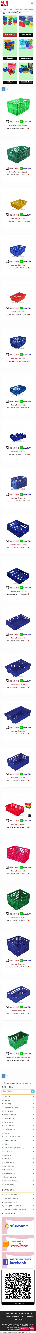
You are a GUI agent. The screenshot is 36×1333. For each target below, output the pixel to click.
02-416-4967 (21, 1324)
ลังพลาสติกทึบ (26, 34)
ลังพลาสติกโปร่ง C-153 (18, 451)
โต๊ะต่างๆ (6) (7, 1155)
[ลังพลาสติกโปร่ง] (9, 23)
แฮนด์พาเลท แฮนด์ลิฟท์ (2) (11, 1107)
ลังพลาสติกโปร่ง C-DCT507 (18, 545)
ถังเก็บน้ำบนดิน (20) (9, 1129)
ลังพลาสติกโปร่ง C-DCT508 (18, 591)
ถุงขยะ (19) (6, 1100)
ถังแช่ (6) (6, 1133)
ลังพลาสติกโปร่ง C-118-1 (18, 312)
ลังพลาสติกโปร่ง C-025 (18, 824)
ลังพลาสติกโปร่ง (10, 34)
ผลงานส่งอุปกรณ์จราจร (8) (11, 1198)
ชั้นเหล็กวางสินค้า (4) (9, 1177)
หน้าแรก (4, 9)
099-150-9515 (10, 1325)
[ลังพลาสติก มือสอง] (26, 71)
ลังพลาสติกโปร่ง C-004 (18, 731)
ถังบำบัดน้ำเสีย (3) (8, 1162)
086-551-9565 (30, 1324)
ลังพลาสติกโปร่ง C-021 (18, 917)
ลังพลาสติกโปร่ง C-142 (18, 405)
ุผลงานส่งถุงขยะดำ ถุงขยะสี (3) (12, 1205)
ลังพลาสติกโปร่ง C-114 (18, 218)
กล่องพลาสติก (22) (8, 1118)
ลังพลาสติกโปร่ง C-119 (18, 358)
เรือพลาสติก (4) (7, 1170)
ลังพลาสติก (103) (8, 1111)
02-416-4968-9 (10, 1324)
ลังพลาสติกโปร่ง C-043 (18, 964)
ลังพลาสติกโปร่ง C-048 (18, 638)
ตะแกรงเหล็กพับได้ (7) (9, 1166)
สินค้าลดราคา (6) (8, 1184)
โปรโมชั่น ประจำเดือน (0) (10, 1181)
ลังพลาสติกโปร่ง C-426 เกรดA (18, 125)
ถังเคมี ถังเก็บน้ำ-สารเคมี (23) (11, 1137)
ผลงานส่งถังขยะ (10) (9, 1213)
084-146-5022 (25, 1325)
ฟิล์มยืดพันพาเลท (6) (9, 1173)
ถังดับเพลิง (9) (7, 1159)
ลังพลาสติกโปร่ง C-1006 (18, 1011)
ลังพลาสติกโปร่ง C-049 (18, 778)
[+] (33, 1096)
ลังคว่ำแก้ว (9, 82)
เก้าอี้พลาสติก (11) (8, 1122)
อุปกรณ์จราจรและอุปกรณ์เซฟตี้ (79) (13, 1148)
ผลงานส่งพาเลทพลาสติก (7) (11, 1194)
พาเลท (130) (7, 1104)
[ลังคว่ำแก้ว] (9, 71)
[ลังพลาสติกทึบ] (26, 23)
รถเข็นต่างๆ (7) (7, 1151)
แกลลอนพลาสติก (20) (9, 1140)
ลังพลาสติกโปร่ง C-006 (18, 684)
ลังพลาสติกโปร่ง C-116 (18, 265)
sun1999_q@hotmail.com (15, 1327)
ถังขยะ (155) (7, 1096)
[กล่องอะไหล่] (9, 47)
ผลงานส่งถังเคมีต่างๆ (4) (10, 1202)
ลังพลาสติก (18, 9)
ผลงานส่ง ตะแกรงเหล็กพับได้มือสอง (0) (14, 1209)
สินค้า (11, 9)
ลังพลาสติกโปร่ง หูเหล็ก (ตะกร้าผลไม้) (18, 1057)
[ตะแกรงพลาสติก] (26, 47)
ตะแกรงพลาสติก (26, 58)
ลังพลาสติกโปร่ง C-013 (18, 871)
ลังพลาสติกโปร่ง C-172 (18, 498)
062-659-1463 (18, 1325)
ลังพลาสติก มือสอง (26, 82)
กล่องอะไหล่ (9, 58)
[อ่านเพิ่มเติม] (28, 128)
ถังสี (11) (5, 1144)
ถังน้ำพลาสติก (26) (8, 1126)
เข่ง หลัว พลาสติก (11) (9, 1115)
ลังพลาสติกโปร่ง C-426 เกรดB (18, 172)
